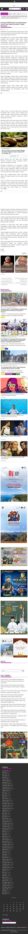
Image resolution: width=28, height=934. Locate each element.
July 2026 (4, 772)
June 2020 (4, 892)
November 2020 (6, 883)
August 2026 (5, 770)
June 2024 (4, 813)
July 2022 (4, 851)
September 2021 (6, 867)
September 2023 (6, 828)
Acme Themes (14, 931)
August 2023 (5, 829)
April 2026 (4, 777)
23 (17, 908)
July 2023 (4, 831)
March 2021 (5, 877)
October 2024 (5, 806)
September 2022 (6, 847)
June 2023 (4, 833)
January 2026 (5, 782)
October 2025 (5, 787)
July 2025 (4, 792)
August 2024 (5, 810)
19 (4, 908)
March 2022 (5, 857)
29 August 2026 (5, 307)
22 (13, 908)
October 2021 (5, 865)
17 (20, 906)
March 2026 (5, 779)
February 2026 (5, 780)
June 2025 (4, 793)
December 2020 (6, 882)
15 (13, 906)
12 (4, 906)
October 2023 (5, 826)
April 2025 (4, 797)
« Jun (3, 914)
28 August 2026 (5, 365)
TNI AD (18, 374)
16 (17, 906)
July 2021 (4, 870)
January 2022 (5, 861)
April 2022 (4, 856)
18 (23, 906)
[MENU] (27, 9)
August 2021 (5, 869)
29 (13, 911)
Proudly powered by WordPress (8, 930)
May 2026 (4, 775)
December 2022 (6, 843)
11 (23, 904)
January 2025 (5, 802)
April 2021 (4, 875)
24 (20, 908)
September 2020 (6, 887)
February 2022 (5, 859)
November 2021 (6, 864)
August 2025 (5, 790)
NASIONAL (14, 374)
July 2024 (4, 811)
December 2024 (6, 803)
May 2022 (4, 854)
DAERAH (3, 274)
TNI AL (6, 348)
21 (10, 908)
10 (20, 904)
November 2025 (6, 785)
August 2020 (5, 888)
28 (10, 911)
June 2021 (4, 872)
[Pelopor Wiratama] (2, 8)
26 (4, 911)
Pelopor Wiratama (13, 307)
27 (7, 911)
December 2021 (6, 862)
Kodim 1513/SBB (8, 374)
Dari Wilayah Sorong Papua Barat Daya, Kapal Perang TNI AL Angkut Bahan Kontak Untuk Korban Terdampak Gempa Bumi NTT (13, 711)
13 (7, 906)
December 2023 (6, 823)
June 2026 (4, 774)
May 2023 (4, 834)
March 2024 (5, 818)
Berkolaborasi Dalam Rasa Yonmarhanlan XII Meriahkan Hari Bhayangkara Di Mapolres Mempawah (21, 281)
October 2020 (5, 885)
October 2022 (5, 846)
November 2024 (6, 805)
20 (7, 908)
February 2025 (5, 800)
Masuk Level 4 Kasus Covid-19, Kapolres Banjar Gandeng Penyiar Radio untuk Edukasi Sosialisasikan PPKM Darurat (7, 281)
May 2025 (4, 795)
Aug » (6, 914)
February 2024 (5, 820)
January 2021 (5, 880)
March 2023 (5, 838)
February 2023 (5, 839)
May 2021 (4, 874)
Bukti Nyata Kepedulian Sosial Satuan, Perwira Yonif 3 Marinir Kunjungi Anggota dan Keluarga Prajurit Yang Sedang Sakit (13, 700)
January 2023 (5, 841)
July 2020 (4, 890)
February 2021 (5, 879)
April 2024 (4, 816)
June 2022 (4, 852)
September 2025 (6, 788)
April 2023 (4, 836)
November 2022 (6, 844)
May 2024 (4, 815)
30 (17, 911)
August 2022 (5, 849)
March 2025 (5, 798)
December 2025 (6, 784)
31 (20, 911)
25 (23, 908)
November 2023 (6, 824)
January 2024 (5, 821)
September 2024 (6, 808)
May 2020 (4, 893)
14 (10, 906)
